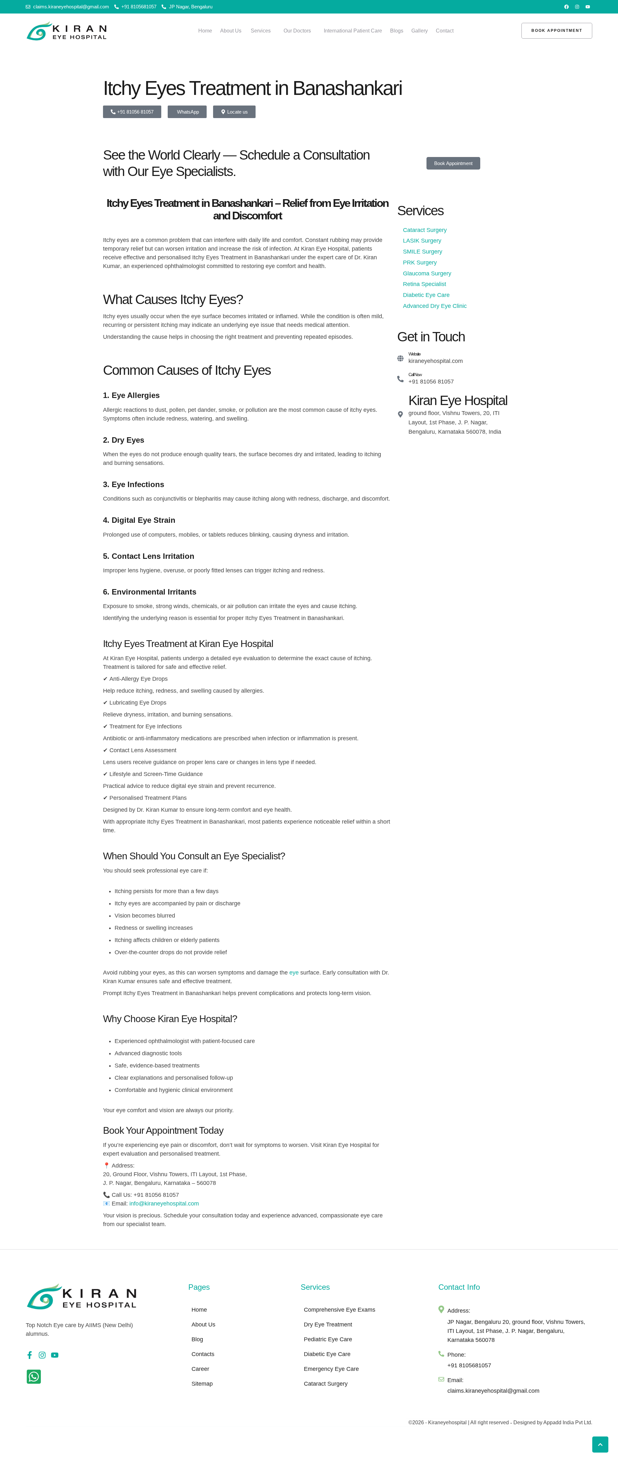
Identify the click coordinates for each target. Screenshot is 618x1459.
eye (294, 972)
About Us (203, 1324)
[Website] (400, 358)
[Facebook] (566, 6)
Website (414, 353)
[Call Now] (400, 379)
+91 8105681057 (469, 1365)
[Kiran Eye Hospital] (400, 414)
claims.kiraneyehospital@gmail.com (493, 1391)
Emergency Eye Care (331, 1369)
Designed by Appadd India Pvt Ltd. (552, 1422)
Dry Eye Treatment (328, 1324)
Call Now (414, 374)
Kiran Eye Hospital (457, 400)
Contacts (203, 1354)
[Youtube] (587, 6)
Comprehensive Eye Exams (339, 1310)
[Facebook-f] (29, 1355)
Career (200, 1369)
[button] (274, 31)
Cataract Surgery (326, 1384)
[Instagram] (577, 6)
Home (199, 1310)
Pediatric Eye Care (328, 1339)
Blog (197, 1339)
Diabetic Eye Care (327, 1354)
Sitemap (202, 1384)
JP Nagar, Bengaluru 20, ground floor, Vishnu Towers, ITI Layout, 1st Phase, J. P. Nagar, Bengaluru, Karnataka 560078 (516, 1331)
